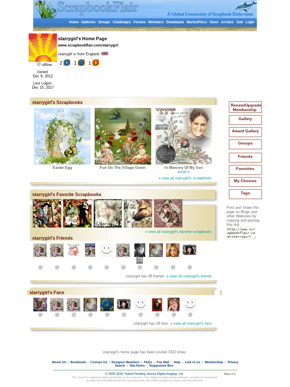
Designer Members (125, 362)
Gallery (245, 118)
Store (214, 22)
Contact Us (98, 362)
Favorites (245, 168)
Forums (139, 22)
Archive (227, 22)
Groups (104, 22)
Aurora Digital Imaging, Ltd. (165, 373)
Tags (245, 193)
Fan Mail (163, 362)
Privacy (233, 362)
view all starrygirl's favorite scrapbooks (178, 231)
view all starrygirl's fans (191, 323)
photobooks (195, 380)
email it (183, 172)
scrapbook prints (169, 380)
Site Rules (137, 365)
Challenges (122, 22)
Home (74, 22)
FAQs (148, 362)
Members (156, 22)
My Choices (245, 180)
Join (239, 22)
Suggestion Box (161, 365)
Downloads (175, 22)
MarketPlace (197, 22)
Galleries (88, 22)
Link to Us (192, 362)
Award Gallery (245, 131)
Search (120, 365)
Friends (245, 156)
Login (250, 22)
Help (177, 362)
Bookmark (78, 362)
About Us (59, 362)
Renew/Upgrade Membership (246, 107)
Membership (214, 362)
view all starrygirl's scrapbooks (185, 178)
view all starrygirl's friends (189, 276)
